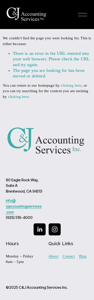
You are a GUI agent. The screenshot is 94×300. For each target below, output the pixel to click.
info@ (11, 201)
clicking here (71, 85)
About (53, 256)
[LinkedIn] (40, 229)
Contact (68, 256)
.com (10, 212)
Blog (83, 256)
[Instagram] (55, 229)
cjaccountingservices (24, 206)
